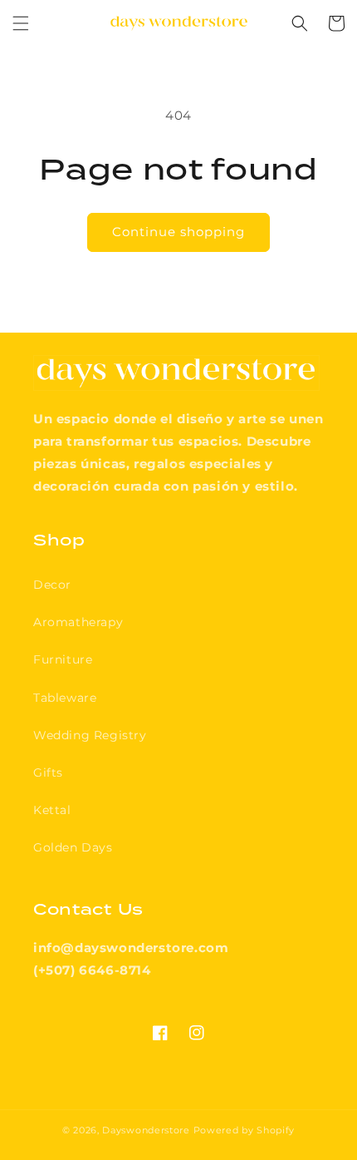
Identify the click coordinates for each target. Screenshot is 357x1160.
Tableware (64, 697)
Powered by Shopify (244, 1130)
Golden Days (73, 847)
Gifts (48, 772)
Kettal (52, 809)
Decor (52, 584)
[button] (20, 23)
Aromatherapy (78, 622)
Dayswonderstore (146, 1130)
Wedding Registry (90, 735)
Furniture (62, 659)
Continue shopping (178, 231)
